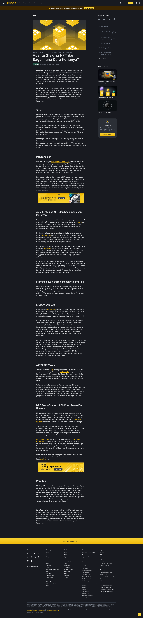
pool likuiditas (64, 372)
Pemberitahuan (49, 577)
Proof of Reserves (104, 565)
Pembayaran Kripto (68, 559)
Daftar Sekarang (107, 134)
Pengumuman (49, 556)
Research (66, 575)
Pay (65, 556)
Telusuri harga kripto (87, 570)
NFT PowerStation (42, 439)
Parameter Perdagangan (106, 585)
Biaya (101, 578)
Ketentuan (48, 565)
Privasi (47, 567)
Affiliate (102, 552)
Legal (47, 563)
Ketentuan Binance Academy (53, 610)
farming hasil (46, 235)
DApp (51, 370)
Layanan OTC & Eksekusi (106, 559)
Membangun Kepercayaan (52, 569)
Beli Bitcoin (84, 585)
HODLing (47, 248)
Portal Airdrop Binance (105, 587)
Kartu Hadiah (67, 565)
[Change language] (136, 3)
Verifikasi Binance (104, 583)
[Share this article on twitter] (99, 19)
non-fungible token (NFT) (60, 162)
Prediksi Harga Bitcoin (87, 578)
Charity (66, 577)
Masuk (125, 3)
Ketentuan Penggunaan (32, 610)
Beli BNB (84, 587)
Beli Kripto (66, 554)
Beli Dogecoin (85, 591)
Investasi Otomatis (68, 569)
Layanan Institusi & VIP (87, 556)
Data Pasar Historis (104, 561)
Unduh (47, 579)
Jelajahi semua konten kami (70, 541)
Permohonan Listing (87, 554)
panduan (43, 459)
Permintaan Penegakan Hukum (107, 589)
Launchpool (67, 567)
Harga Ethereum (86, 574)
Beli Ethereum (85, 593)
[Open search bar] (120, 3)
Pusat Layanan (103, 574)
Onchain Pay (85, 561)
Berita (47, 559)
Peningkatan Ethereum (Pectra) (89, 583)
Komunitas (48, 573)
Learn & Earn (85, 568)
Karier (47, 554)
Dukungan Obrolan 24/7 (106, 572)
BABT (65, 573)
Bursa (65, 552)
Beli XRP (84, 589)
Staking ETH (67, 571)
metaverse (51, 310)
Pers (47, 561)
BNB (101, 556)
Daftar (130, 3)
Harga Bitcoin (85, 572)
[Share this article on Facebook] (104, 19)
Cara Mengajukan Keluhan (106, 591)
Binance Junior (67, 561)
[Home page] (11, 3)
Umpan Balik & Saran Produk (107, 576)
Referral (102, 554)
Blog (47, 571)
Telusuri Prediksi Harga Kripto (89, 576)
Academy (66, 563)
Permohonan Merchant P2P (88, 552)
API (101, 581)
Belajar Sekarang (89, 8)
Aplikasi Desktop (50, 581)
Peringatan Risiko (50, 575)
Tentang (48, 552)
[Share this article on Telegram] (109, 19)
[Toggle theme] (139, 2)
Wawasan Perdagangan (106, 563)
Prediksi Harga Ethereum (88, 581)
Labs (83, 559)
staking (79, 222)
